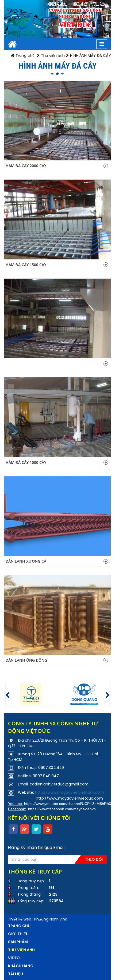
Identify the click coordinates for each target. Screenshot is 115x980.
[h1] (31, 694)
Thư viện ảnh (53, 55)
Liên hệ (80, 4)
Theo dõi (94, 859)
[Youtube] (47, 829)
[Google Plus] (24, 829)
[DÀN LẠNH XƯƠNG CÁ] (57, 516)
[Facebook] (13, 829)
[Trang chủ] (12, 44)
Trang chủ (24, 55)
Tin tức (100, 4)
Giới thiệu (57, 4)
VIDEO (14, 958)
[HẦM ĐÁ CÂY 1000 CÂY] (57, 417)
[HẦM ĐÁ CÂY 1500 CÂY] (57, 219)
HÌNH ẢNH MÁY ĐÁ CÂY (90, 55)
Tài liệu (15, 974)
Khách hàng (20, 966)
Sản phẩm (18, 942)
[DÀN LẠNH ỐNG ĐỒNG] (57, 615)
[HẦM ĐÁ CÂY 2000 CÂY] (57, 121)
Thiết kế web (19, 919)
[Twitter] (36, 829)
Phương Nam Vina (50, 919)
